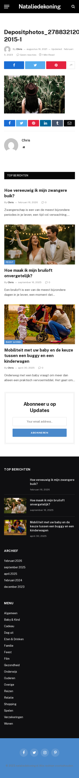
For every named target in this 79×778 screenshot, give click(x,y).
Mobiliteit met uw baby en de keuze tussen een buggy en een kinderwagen (38, 356)
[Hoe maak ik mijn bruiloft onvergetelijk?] (39, 244)
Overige (9, 684)
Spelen (8, 710)
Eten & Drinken (14, 639)
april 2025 (10, 573)
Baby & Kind (13, 342)
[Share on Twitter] (35, 65)
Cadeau (9, 626)
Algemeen (10, 613)
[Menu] (6, 6)
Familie (8, 645)
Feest (10, 262)
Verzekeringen (13, 717)
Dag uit (9, 632)
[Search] (73, 6)
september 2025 (15, 567)
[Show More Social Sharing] (71, 65)
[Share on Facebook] (14, 65)
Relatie (9, 697)
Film (7, 658)
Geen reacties (28, 54)
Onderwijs (10, 671)
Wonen (8, 723)
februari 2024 (13, 580)
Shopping (10, 704)
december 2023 (14, 586)
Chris (19, 49)
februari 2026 (13, 560)
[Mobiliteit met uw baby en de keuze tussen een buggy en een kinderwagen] (39, 324)
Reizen (8, 691)
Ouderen (9, 678)
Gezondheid (12, 665)
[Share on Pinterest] (56, 65)
